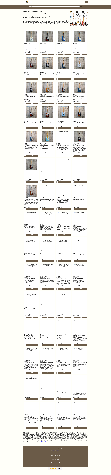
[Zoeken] (81, 6)
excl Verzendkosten (26, 44)
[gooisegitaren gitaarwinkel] (30, 2)
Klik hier (30, 51)
